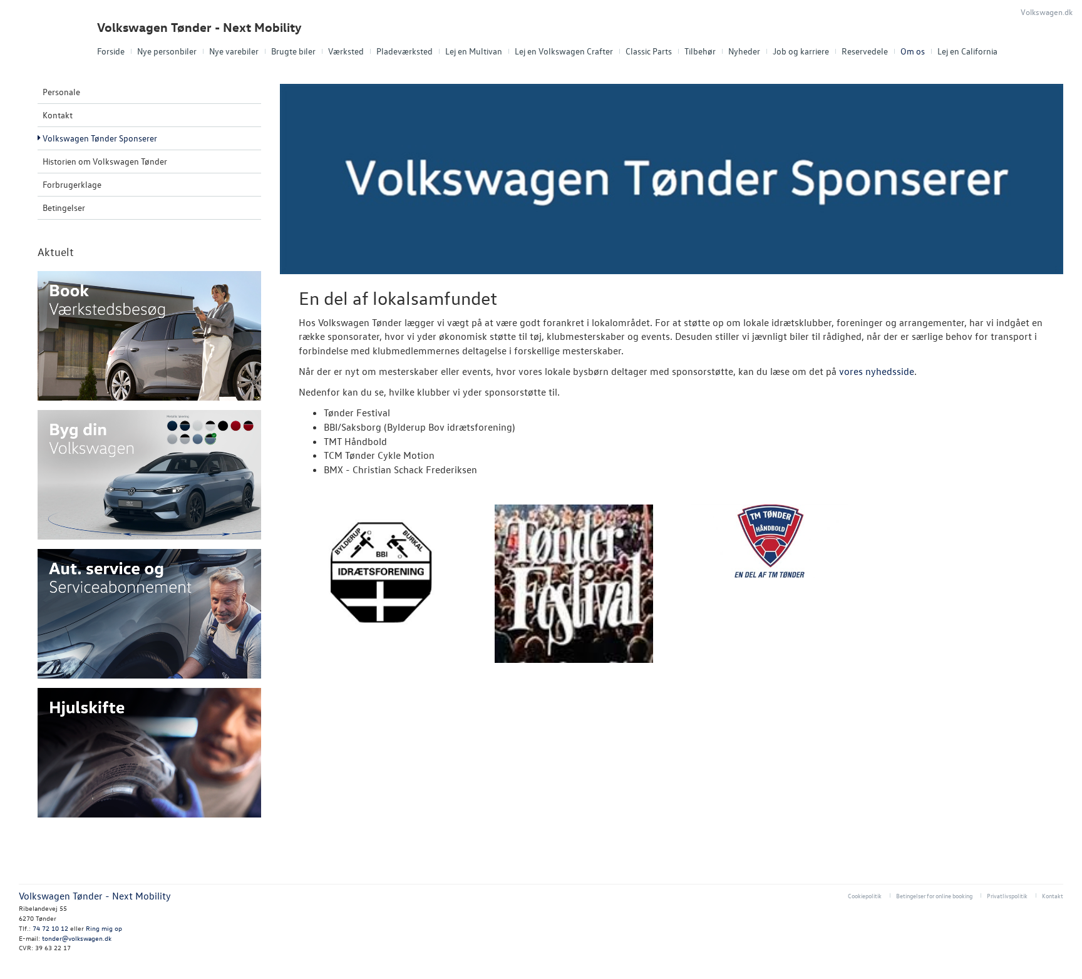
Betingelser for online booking (934, 895)
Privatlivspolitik (1007, 895)
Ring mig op (104, 928)
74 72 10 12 (50, 928)
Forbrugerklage (72, 184)
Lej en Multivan (473, 51)
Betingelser (64, 207)
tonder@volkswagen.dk (76, 938)
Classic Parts (649, 51)
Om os (912, 51)
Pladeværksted (404, 51)
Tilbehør (700, 51)
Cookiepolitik (865, 895)
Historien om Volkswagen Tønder (105, 161)
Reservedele (865, 51)
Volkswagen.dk (1047, 11)
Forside (111, 51)
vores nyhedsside (876, 371)
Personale (61, 92)
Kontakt (58, 115)
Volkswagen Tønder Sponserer (100, 138)
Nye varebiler (234, 51)
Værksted (346, 51)
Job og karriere (801, 51)
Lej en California (967, 51)
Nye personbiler (167, 51)
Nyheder (744, 51)
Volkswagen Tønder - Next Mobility (199, 27)
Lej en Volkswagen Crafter (564, 51)
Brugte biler (293, 51)
